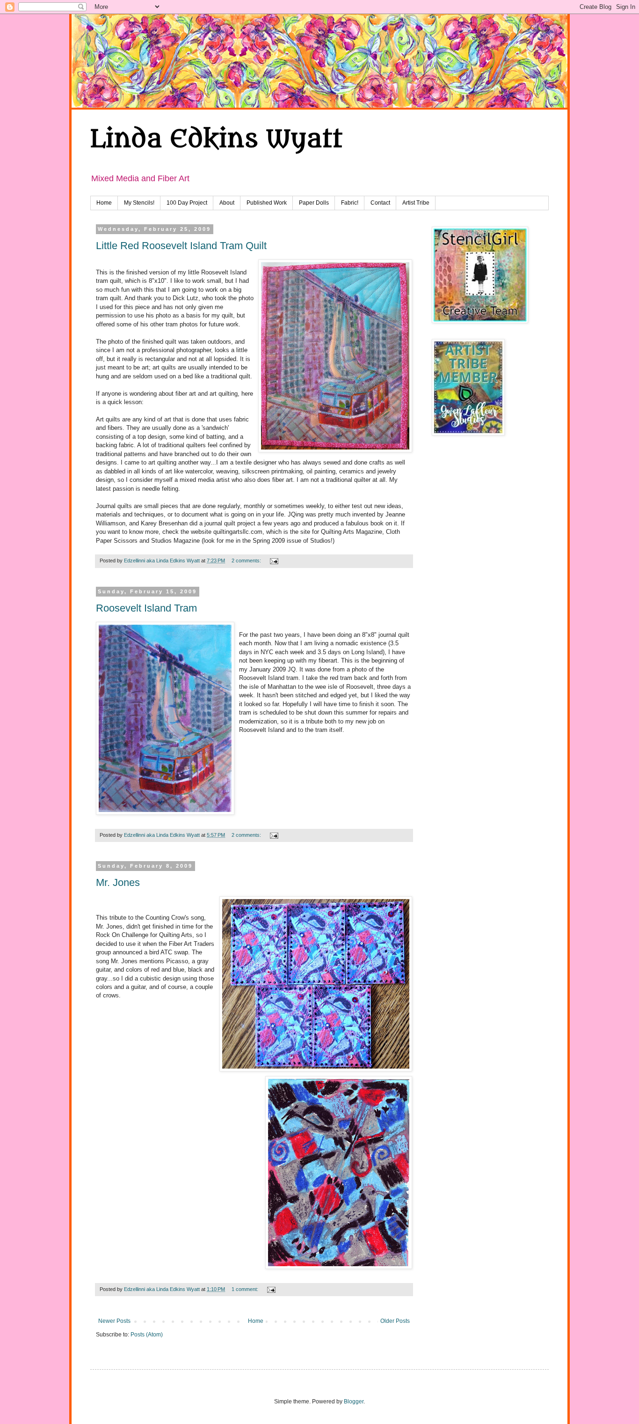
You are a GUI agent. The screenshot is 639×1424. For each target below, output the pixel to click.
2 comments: (247, 560)
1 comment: (246, 1289)
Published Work (267, 202)
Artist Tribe (415, 202)
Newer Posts (114, 1321)
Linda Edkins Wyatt (216, 139)
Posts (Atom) (147, 1334)
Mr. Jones (118, 882)
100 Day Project (187, 202)
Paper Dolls (314, 202)
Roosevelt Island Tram (146, 608)
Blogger (353, 1401)
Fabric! (349, 202)
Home (104, 202)
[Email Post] (274, 560)
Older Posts (395, 1321)
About (226, 202)
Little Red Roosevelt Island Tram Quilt (181, 245)
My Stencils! (139, 202)
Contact (380, 202)
